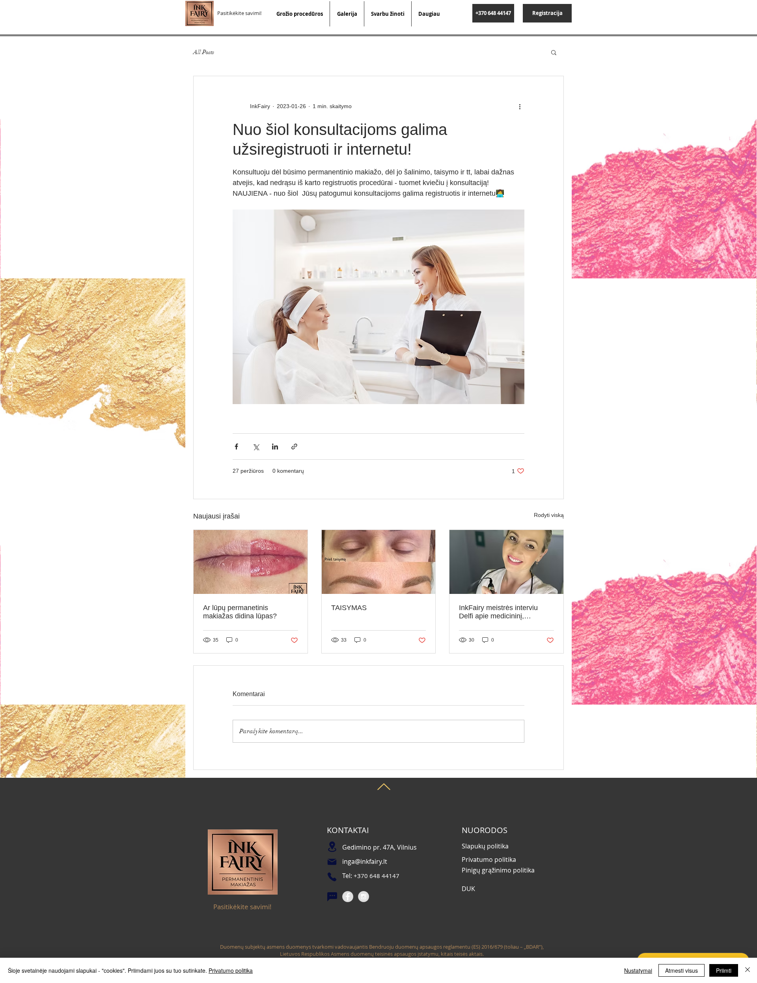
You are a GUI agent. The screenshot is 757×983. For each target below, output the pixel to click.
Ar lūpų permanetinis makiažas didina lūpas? (240, 612)
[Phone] (332, 877)
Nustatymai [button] (638, 970)
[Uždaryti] (747, 970)
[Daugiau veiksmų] (519, 106)
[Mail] (332, 862)
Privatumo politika (231, 970)
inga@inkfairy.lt (364, 861)
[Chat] (332, 897)
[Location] (332, 847)
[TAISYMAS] (379, 562)
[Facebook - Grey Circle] (347, 896)
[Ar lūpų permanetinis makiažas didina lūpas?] (251, 562)
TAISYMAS (349, 608)
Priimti (723, 970)
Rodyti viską (549, 515)
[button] (553, 52)
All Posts (203, 52)
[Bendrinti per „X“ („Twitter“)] (255, 446)
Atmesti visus (681, 970)
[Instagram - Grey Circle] (363, 896)
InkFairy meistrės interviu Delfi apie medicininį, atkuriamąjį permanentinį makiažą (498, 612)
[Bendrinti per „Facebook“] (236, 446)
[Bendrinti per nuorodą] (294, 446)
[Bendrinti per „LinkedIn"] (275, 446)
